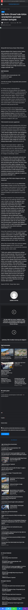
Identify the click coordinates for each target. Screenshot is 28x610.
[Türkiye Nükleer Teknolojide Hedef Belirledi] (5, 507)
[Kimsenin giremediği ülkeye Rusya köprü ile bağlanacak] (5, 460)
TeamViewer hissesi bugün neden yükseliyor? (12, 502)
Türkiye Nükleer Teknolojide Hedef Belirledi (17, 506)
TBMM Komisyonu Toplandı (8, 464)
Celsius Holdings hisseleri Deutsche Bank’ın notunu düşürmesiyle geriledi (12, 497)
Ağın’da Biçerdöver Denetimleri (9, 444)
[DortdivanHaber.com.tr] (14, 4)
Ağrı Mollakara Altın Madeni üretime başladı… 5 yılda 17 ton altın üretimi (6, 372)
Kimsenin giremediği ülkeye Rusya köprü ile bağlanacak (18, 458)
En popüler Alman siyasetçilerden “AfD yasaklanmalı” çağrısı (11, 448)
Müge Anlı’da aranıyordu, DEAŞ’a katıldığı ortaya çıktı (6, 380)
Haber (8, 9)
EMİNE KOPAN (6, 22)
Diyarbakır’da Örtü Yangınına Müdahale (6, 357)
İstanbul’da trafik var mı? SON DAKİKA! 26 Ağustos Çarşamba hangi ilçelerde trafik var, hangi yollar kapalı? (20, 381)
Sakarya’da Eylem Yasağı (21, 357)
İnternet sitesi (4, 422)
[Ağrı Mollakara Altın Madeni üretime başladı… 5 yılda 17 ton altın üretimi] (7, 365)
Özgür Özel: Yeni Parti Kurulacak (20, 363)
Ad (2, 412)
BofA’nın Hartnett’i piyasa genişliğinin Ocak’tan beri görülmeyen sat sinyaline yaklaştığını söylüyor (14, 453)
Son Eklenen (14, 440)
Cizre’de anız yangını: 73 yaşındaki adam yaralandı (13, 81)
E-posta (3, 417)
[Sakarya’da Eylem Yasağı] (21, 352)
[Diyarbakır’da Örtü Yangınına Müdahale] (7, 352)
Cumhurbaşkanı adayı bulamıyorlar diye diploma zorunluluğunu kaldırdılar (13, 532)
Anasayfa (4, 9)
